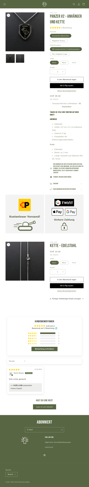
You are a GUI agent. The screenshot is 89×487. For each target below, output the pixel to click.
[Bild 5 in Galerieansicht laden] (20, 58)
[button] (4, 4)
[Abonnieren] (61, 429)
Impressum (49, 447)
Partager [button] (55, 299)
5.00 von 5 (50, 326)
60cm (64, 62)
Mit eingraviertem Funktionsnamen (66, 49)
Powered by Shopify (24, 482)
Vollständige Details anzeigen (70, 299)
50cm (54, 62)
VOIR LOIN (14, 482)
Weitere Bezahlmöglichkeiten (66, 91)
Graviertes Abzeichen (60, 36)
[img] (14, 370)
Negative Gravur (58, 41)
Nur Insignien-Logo (59, 54)
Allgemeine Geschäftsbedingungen (58, 442)
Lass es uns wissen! (44, 407)
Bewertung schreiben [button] (44, 349)
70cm (75, 63)
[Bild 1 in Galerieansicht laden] (10, 58)
